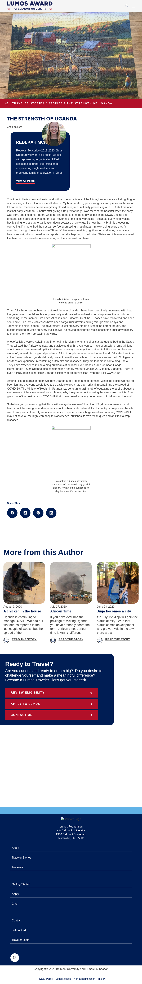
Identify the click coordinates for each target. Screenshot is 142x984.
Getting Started (21, 884)
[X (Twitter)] (25, 513)
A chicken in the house (22, 611)
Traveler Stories (21, 857)
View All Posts (25, 180)
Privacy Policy (45, 978)
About (15, 847)
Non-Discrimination (84, 978)
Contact (16, 920)
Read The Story (24, 639)
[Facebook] (12, 513)
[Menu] (133, 6)
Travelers (17, 867)
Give (14, 903)
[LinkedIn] (51, 513)
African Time (60, 611)
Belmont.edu (19, 930)
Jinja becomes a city (114, 611)
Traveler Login (20, 939)
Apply (15, 893)
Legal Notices (63, 978)
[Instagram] (14, 957)
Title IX (101, 978)
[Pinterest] (38, 513)
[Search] (127, 6)
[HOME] (6, 103)
